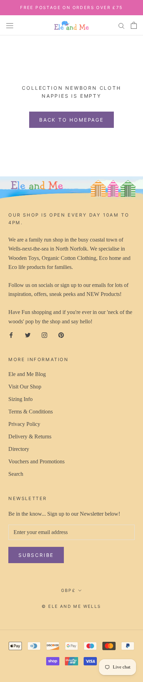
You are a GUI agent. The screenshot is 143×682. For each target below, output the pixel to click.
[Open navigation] (9, 25)
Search (15, 474)
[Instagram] (44, 334)
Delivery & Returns (29, 436)
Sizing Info (20, 399)
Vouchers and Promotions (36, 461)
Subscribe (36, 555)
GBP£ (68, 590)
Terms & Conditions (30, 411)
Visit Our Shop (24, 387)
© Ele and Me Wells (71, 606)
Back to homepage (71, 120)
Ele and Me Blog (27, 374)
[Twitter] (28, 334)
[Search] (121, 25)
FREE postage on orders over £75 (71, 7)
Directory (18, 449)
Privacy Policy (24, 424)
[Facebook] (11, 334)
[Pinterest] (61, 334)
